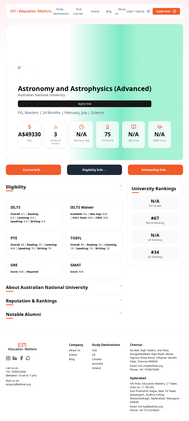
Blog (108, 11)
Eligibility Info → (94, 170)
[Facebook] (21, 358)
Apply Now (163, 11)
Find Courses (78, 11)
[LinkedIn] (15, 358)
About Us (120, 11)
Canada (96, 359)
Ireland (96, 368)
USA (94, 350)
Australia (97, 363)
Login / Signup (135, 11)
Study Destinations (61, 11)
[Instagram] (8, 358)
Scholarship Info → (155, 170)
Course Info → (33, 170)
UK (93, 354)
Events (95, 11)
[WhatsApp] (28, 358)
